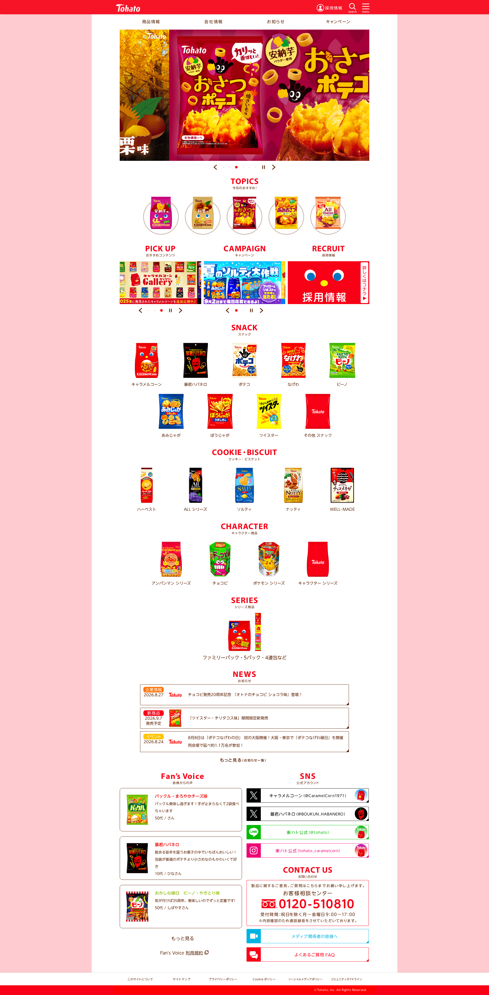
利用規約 (194, 953)
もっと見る (182, 938)
